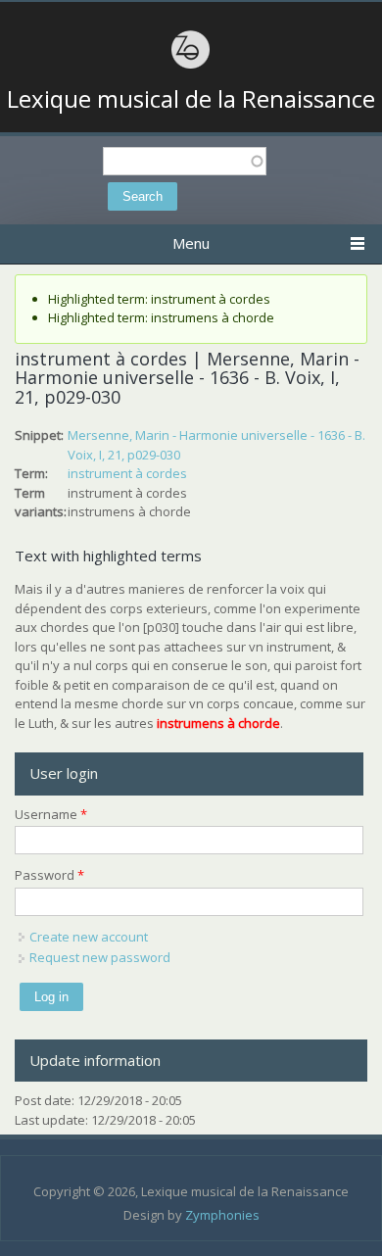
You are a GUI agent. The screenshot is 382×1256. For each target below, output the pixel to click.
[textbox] (184, 161)
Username (51, 814)
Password (49, 875)
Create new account (88, 936)
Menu (191, 243)
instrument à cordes (127, 473)
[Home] (191, 65)
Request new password (99, 957)
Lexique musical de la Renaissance (191, 99)
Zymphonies (222, 1215)
